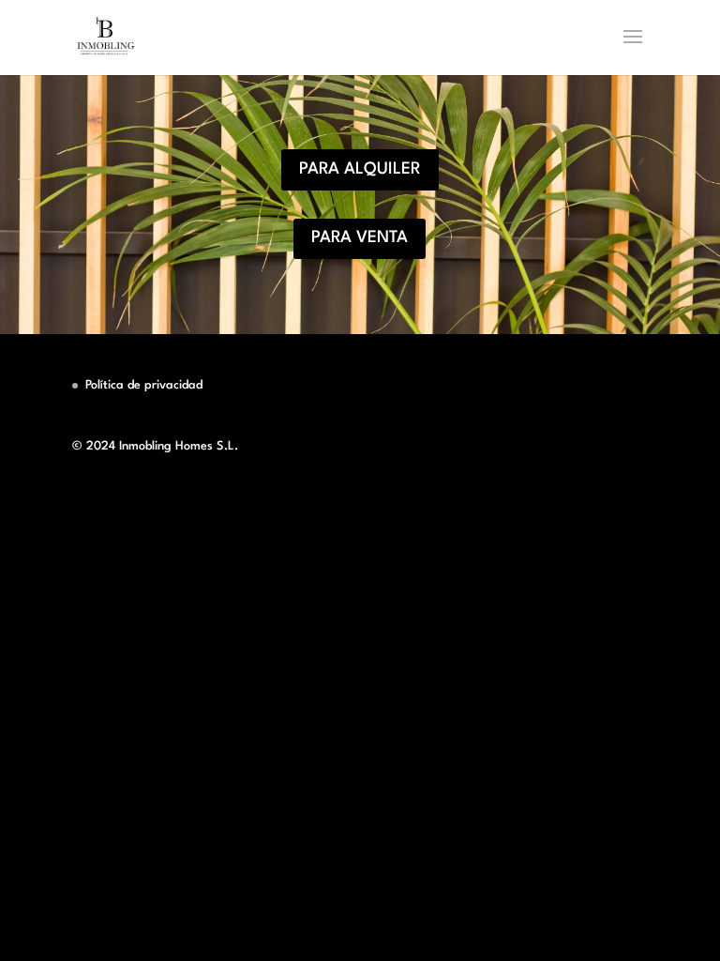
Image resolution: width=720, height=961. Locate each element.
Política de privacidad (143, 385)
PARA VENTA (359, 238)
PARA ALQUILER (360, 169)
